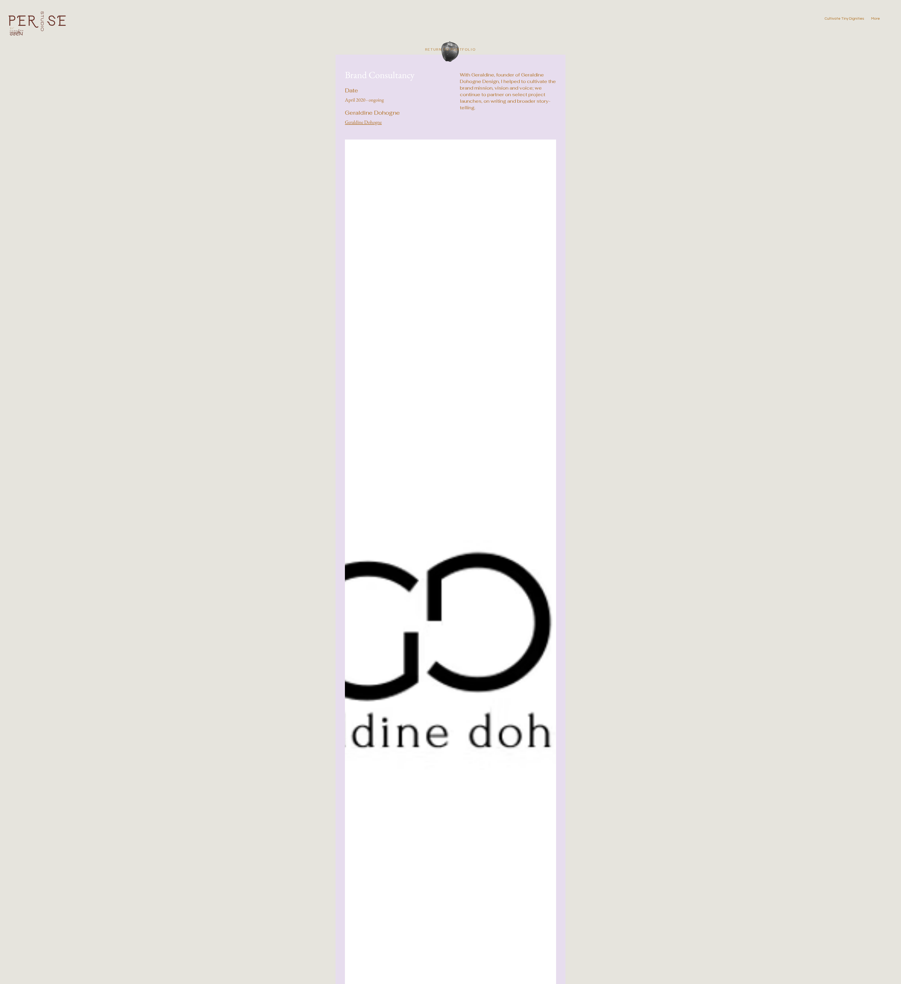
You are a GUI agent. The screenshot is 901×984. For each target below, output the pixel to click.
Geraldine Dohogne (363, 122)
